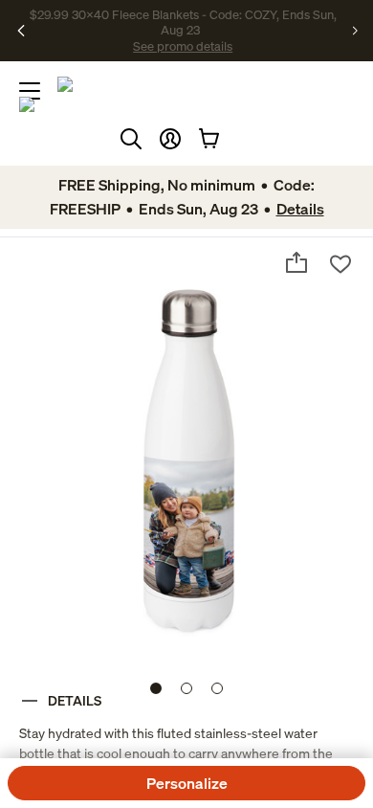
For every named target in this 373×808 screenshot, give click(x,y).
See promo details (277, 38)
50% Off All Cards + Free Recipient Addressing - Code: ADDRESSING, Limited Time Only (184, 30)
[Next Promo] (355, 30)
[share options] (296, 262)
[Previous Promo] (23, 30)
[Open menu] (29, 91)
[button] (170, 138)
